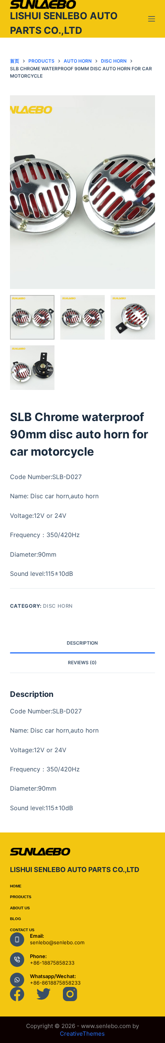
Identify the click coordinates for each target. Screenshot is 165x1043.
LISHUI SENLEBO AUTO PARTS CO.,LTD (74, 870)
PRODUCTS (20, 897)
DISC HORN (58, 606)
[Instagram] (70, 994)
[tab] (82, 643)
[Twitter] (43, 994)
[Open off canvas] (151, 18)
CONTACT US (22, 930)
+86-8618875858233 (55, 983)
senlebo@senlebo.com (57, 942)
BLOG (15, 919)
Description (82, 643)
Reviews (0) (82, 662)
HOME (15, 886)
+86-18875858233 (52, 963)
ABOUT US (20, 908)
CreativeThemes (82, 1033)
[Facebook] (17, 994)
